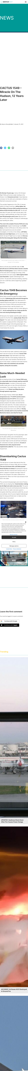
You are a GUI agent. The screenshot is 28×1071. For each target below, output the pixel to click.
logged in (9, 616)
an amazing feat (10, 484)
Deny (14, 541)
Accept (14, 537)
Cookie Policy (9, 548)
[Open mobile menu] (25, 2)
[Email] (13, 148)
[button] (25, 522)
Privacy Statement (17, 548)
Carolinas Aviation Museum (17, 520)
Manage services (13, 534)
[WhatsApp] (9, 148)
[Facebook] (1, 148)
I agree (14, 560)
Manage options (14, 546)
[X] (5, 148)
